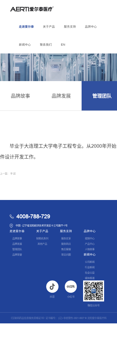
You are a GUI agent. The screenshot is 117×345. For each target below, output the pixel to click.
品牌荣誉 (17, 254)
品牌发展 (61, 95)
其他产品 (42, 243)
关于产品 (49, 26)
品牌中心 (91, 26)
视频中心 (89, 238)
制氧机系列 (42, 238)
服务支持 (70, 26)
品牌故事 (20, 95)
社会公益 (89, 272)
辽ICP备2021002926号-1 (45, 328)
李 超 (13, 173)
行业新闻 (89, 267)
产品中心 (89, 243)
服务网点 (66, 243)
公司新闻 (89, 261)
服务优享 (66, 238)
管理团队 (17, 249)
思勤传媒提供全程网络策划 (93, 339)
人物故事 (89, 249)
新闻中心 (25, 44)
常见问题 (66, 254)
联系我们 (46, 44)
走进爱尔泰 (26, 26)
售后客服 (66, 249)
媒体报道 (89, 278)
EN (63, 44)
